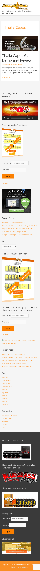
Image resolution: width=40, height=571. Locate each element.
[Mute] (32, 118)
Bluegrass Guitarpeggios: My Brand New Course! (17, 235)
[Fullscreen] (35, 118)
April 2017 (5, 390)
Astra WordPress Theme (21, 567)
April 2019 (5, 378)
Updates (4, 425)
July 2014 (5, 393)
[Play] (5, 118)
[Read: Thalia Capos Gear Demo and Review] (20, 43)
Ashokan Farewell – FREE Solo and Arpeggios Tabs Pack (19, 226)
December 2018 (7, 387)
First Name (5, 170)
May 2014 (5, 399)
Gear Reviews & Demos (9, 64)
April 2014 (5, 402)
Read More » (6, 77)
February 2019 (6, 381)
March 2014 (5, 405)
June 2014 (5, 396)
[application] (20, 110)
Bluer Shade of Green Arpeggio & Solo (14, 232)
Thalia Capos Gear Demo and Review (17, 58)
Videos (20, 64)
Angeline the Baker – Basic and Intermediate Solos (17, 229)
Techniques (5, 422)
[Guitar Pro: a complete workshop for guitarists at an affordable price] (20, 342)
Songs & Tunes (7, 419)
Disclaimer (5, 183)
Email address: (6, 163)
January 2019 (6, 384)
